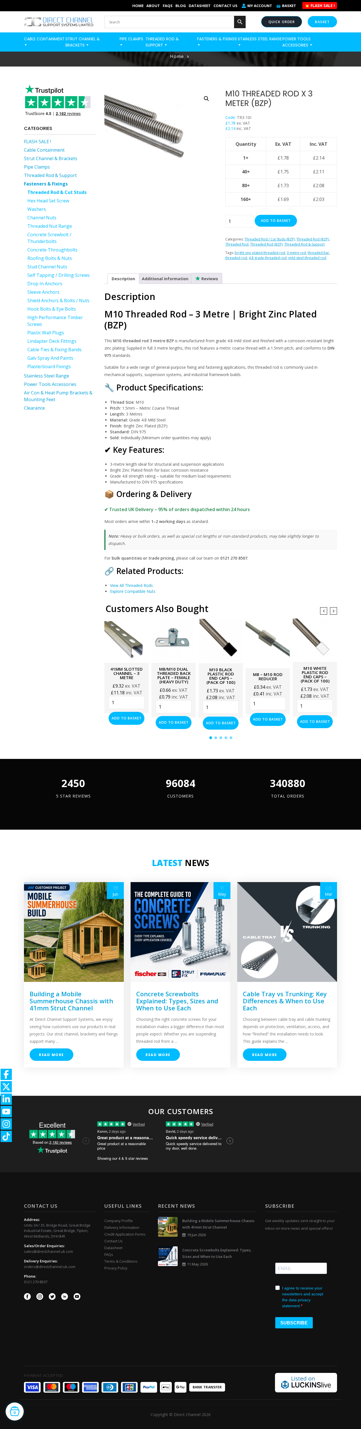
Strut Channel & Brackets (50, 158)
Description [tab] (123, 278)
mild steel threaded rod (307, 257)
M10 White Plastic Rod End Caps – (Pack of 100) (315, 674)
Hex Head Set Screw (48, 201)
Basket (289, 5)
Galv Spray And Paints (50, 358)
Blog (180, 5)
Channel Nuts (41, 218)
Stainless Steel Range (46, 376)
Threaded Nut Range (49, 226)
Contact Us (225, 5)
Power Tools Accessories (50, 384)
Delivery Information (121, 1227)
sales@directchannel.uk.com (48, 1251)
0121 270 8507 (35, 1281)
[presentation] (323, 611)
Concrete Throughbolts (52, 250)
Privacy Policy (115, 1268)
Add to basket (276, 220)
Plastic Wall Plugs (45, 333)
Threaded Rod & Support (50, 175)
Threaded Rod (236, 244)
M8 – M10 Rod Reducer (268, 676)
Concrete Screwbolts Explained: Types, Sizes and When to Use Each (177, 1001)
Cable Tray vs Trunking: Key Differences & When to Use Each (285, 1001)
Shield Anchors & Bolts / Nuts (58, 300)
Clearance (34, 408)
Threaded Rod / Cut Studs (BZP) (270, 239)
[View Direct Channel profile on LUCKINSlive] (306, 1382)
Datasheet (200, 5)
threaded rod (236, 257)
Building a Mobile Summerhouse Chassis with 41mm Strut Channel (71, 1001)
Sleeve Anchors (43, 292)
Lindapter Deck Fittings (51, 341)
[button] (206, 99)
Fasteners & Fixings (46, 184)
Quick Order (281, 21)
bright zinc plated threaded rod (260, 252)
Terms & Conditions (121, 1261)
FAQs (168, 5)
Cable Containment (44, 150)
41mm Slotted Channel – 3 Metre (126, 673)
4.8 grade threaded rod (268, 257)
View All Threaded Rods (131, 585)
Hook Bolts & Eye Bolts (51, 309)
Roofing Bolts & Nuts (49, 258)
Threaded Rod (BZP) (312, 239)
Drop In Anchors (44, 284)
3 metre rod (296, 252)
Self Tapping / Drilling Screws (58, 275)
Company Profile (118, 1220)
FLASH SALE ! (37, 141)
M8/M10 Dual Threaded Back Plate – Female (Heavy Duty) (174, 675)
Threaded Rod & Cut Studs (57, 192)
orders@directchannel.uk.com (49, 1266)
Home (138, 5)
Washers (36, 209)
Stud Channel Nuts (47, 267)
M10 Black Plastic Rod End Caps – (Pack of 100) (220, 676)
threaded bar (318, 252)
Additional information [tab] (165, 278)
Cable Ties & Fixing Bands (54, 349)
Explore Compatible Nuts (132, 591)
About (153, 5)
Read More (51, 1054)
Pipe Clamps (37, 167)
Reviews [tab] (209, 278)
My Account (259, 5)
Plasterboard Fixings (49, 366)
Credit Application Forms (125, 1234)
